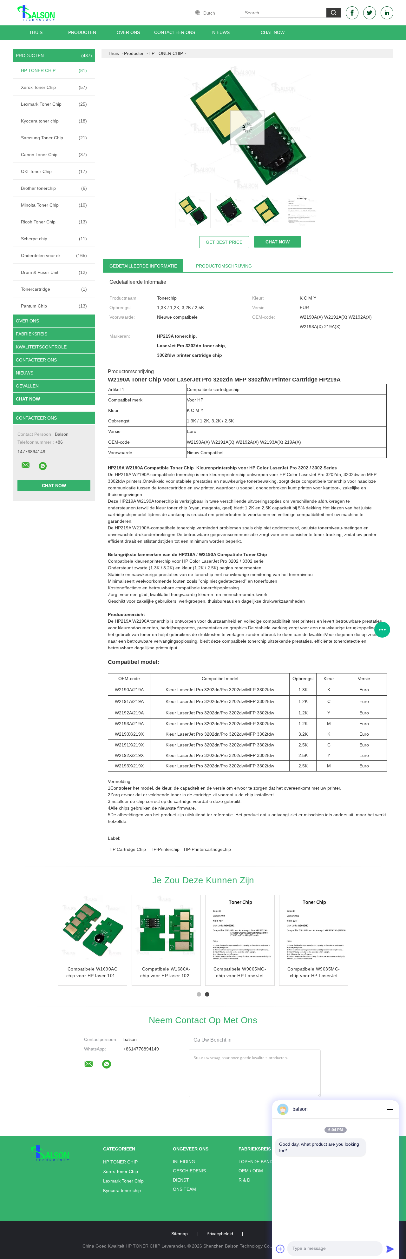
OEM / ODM (251, 1170)
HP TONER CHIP (54, 70)
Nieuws (24, 372)
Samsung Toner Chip (54, 137)
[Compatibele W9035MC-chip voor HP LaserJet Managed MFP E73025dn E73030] (314, 930)
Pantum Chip (54, 305)
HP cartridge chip (127, 849)
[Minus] (390, 1109)
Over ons (128, 32)
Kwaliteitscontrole (41, 346)
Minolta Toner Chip (54, 205)
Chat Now (273, 32)
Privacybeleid (219, 1233)
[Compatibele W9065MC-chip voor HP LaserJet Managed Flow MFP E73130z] (240, 930)
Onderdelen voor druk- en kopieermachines (55, 255)
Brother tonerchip (54, 188)
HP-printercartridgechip (207, 849)
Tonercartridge (54, 289)
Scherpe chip (54, 238)
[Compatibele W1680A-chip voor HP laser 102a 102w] (167, 930)
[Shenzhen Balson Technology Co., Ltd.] (25, 465)
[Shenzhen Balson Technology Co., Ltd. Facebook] (352, 12)
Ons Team (184, 1189)
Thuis (36, 32)
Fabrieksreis (31, 333)
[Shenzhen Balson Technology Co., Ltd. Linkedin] (387, 12)
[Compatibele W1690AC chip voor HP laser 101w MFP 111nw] (93, 930)
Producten (82, 32)
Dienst (181, 1180)
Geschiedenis (189, 1170)
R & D (244, 1180)
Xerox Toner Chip (54, 87)
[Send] (390, 1249)
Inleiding (184, 1161)
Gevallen (27, 385)
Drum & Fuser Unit (54, 272)
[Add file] (280, 1249)
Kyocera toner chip (54, 120)
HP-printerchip (165, 849)
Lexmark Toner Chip (54, 104)
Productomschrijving (224, 265)
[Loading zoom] (247, 127)
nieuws (221, 32)
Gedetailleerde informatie (143, 265)
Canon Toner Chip (54, 154)
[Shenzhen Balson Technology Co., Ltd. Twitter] (369, 12)
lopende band (256, 1161)
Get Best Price (224, 242)
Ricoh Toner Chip (54, 221)
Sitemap (179, 1233)
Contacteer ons (174, 32)
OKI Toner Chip (54, 171)
